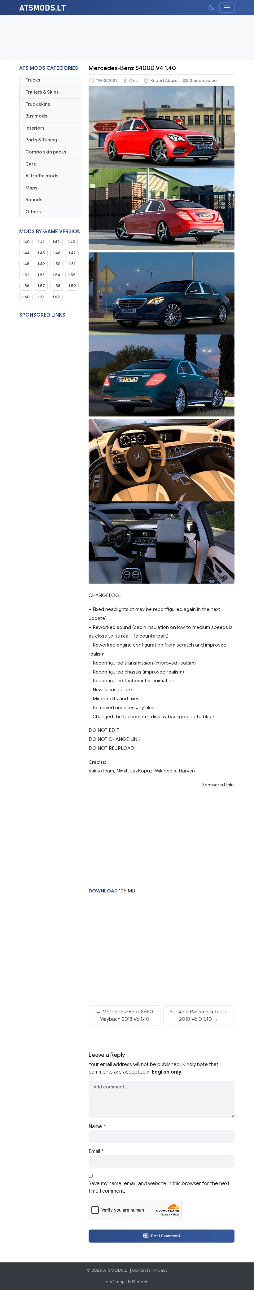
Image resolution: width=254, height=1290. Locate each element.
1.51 (72, 263)
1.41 (41, 241)
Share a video (203, 80)
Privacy (160, 1270)
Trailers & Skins (42, 92)
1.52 (25, 275)
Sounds (33, 199)
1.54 (56, 275)
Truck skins (37, 104)
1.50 (57, 263)
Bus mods (36, 116)
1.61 (41, 297)
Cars (30, 164)
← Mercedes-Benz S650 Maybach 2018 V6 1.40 (124, 1015)
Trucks (32, 80)
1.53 (41, 275)
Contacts (141, 1270)
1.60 (26, 297)
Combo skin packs (45, 152)
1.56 (25, 285)
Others (33, 212)
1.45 (41, 253)
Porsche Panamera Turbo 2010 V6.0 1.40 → (198, 1015)
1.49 (41, 263)
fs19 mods (138, 1281)
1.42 (56, 241)
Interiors (35, 128)
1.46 (56, 253)
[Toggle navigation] (227, 7)
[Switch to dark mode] (211, 7)
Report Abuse (164, 80)
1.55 (72, 275)
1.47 (72, 253)
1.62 (56, 297)
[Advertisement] (127, 37)
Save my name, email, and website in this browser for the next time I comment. (159, 1187)
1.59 (72, 285)
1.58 (56, 285)
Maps (31, 188)
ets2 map (115, 1281)
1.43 (71, 241)
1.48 (25, 263)
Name (97, 1126)
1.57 (41, 285)
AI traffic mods (42, 176)
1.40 (26, 241)
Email (96, 1151)
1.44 (25, 253)
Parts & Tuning (41, 140)
